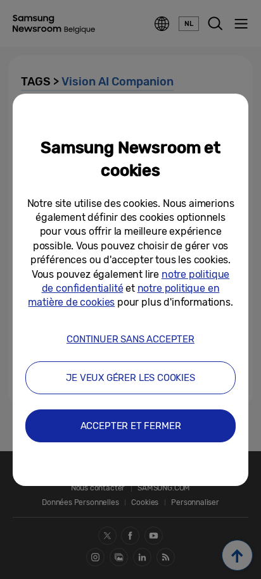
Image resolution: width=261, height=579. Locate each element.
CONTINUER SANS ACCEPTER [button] (130, 339)
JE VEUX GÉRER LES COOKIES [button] (130, 377)
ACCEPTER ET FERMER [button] (130, 426)
